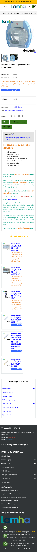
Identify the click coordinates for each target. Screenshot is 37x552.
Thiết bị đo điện (6, 411)
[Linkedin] (15, 116)
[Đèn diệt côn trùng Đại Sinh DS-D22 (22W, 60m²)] (18, 6)
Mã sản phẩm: (5, 78)
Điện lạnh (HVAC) (7, 396)
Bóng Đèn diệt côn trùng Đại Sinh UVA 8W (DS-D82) (16, 363)
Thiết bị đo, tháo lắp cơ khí (10, 407)
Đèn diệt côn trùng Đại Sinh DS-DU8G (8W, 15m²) (16, 295)
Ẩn (12, 134)
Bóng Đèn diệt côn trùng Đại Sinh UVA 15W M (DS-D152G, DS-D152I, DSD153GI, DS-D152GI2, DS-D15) (16, 341)
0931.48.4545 (16, 1)
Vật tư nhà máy (14, 13)
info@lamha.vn (27, 1)
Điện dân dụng (6, 388)
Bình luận (6, 127)
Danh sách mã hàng (18, 122)
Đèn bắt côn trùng (26, 13)
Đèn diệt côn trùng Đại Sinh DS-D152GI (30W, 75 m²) (16, 271)
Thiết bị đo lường (7, 404)
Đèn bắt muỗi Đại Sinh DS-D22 (14, 110)
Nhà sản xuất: (5, 74)
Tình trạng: (4, 99)
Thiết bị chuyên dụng (8, 400)
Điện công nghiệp (7, 392)
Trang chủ (4, 13)
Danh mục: (4, 107)
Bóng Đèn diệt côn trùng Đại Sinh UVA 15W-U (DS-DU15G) (16, 319)
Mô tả (5, 122)
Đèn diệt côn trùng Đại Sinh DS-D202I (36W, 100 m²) (16, 247)
